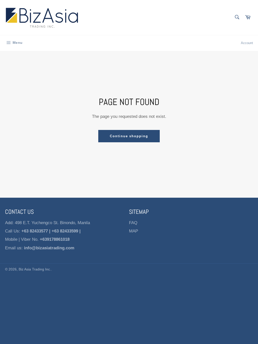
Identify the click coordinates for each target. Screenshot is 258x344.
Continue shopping (129, 136)
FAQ (133, 222)
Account (247, 43)
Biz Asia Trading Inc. (35, 269)
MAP (133, 231)
